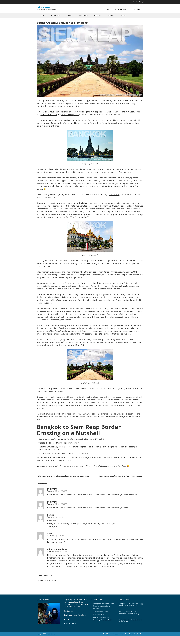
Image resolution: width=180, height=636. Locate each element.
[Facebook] (130, 2)
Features (97, 15)
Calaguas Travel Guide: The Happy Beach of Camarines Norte (131, 605)
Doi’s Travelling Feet (70, 114)
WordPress (140, 634)
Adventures (83, 15)
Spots (70, 15)
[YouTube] (140, 2)
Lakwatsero (43, 7)
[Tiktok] (142, 2)
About (123, 15)
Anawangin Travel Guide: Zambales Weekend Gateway (129, 613)
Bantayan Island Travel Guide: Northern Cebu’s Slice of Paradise (103, 606)
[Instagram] (133, 2)
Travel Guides (56, 15)
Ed (49, 391)
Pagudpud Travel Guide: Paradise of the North (130, 621)
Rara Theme (125, 634)
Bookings (111, 15)
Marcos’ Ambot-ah (48, 114)
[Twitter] (136, 2)
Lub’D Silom (114, 194)
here (50, 460)
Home (42, 15)
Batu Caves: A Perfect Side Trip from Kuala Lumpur (120, 476)
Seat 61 (105, 112)
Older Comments (45, 575)
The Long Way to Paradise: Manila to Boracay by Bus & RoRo (63, 476)
